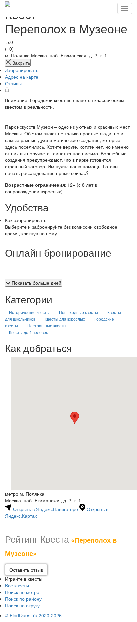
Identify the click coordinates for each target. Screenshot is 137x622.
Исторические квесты (29, 312)
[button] (75, 418)
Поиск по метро (22, 592)
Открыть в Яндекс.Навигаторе (45, 509)
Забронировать (21, 70)
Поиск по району (23, 598)
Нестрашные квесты (46, 325)
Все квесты (17, 585)
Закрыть (20, 62)
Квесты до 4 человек (28, 332)
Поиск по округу (22, 605)
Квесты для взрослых (65, 319)
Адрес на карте (21, 76)
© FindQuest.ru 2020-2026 (33, 615)
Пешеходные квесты (78, 312)
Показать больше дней (35, 282)
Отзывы (13, 83)
